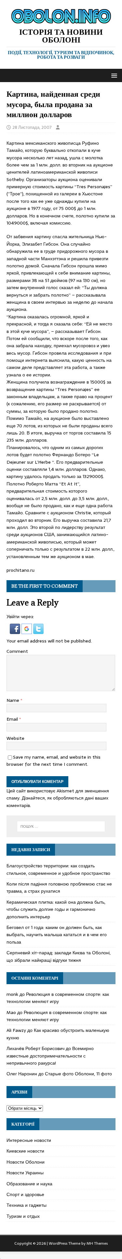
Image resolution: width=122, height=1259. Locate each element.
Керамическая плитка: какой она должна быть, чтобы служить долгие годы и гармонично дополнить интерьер (56, 909)
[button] (113, 75)
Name (13, 700)
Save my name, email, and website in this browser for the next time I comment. (54, 760)
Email (13, 719)
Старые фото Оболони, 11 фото (78, 1073)
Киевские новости (25, 1151)
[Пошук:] (61, 826)
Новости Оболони (26, 1162)
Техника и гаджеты (27, 1205)
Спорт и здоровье (25, 1194)
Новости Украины (25, 1172)
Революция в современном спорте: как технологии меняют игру (58, 998)
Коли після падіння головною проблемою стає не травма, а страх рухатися (59, 887)
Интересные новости (29, 1140)
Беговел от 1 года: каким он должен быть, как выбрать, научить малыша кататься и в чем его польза (57, 935)
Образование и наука (29, 1183)
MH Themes (97, 1243)
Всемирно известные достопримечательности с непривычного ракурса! (50, 1056)
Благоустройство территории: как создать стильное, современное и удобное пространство (58, 869)
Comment (17, 651)
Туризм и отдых (23, 1216)
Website (15, 738)
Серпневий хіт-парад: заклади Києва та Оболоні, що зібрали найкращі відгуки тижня (59, 956)
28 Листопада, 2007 (32, 127)
